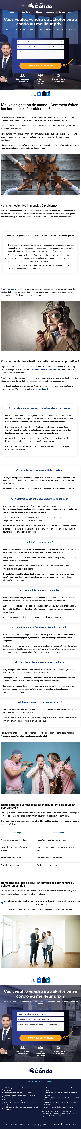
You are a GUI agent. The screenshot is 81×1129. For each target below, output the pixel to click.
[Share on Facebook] (39, 94)
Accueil (12, 12)
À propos (50, 12)
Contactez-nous (65, 12)
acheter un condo (15, 289)
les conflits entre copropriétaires (46, 369)
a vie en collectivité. (41, 389)
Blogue (39, 12)
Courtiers (25, 12)
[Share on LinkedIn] (48, 94)
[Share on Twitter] (44, 94)
